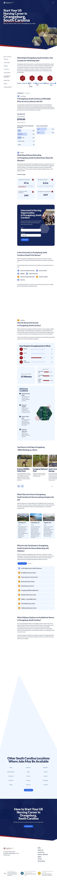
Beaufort (45, 767)
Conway (28, 780)
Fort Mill (46, 784)
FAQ (39, 848)
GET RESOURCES (28, 826)
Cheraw (28, 776)
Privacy (40, 859)
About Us (40, 850)
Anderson (28, 767)
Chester (45, 776)
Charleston (11, 776)
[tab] (22, 563)
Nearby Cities (7, 80)
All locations (41, 861)
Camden (46, 771)
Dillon (10, 784)
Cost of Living (7, 62)
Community (6, 69)
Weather (6, 65)
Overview (6, 59)
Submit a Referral (43, 854)
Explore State (28, 790)
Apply (39, 856)
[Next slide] (22, 486)
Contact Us (41, 852)
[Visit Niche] (27, 93)
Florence (28, 784)
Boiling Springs (10, 771)
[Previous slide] (18, 486)
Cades (28, 771)
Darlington (45, 780)
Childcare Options (8, 87)
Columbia (11, 780)
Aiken (11, 767)
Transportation (7, 72)
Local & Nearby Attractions (7, 76)
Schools (5, 83)
